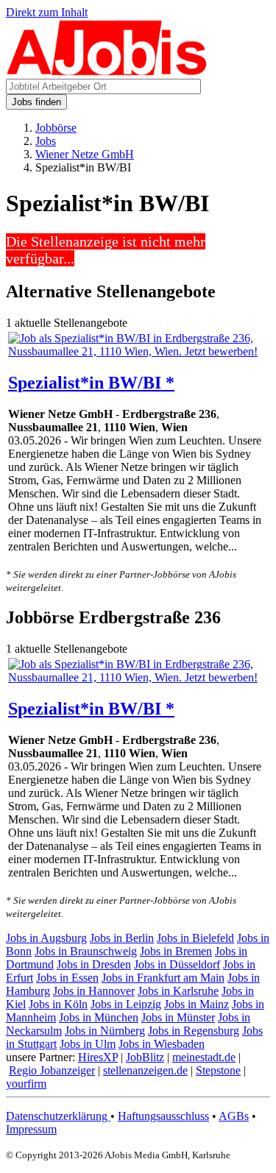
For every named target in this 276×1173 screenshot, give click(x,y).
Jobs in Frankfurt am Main (163, 977)
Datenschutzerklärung (58, 1116)
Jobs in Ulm (88, 1044)
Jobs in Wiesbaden (161, 1044)
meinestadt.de (204, 1057)
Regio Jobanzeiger (52, 1070)
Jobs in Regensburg (193, 1030)
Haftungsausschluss (163, 1116)
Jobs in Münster (178, 1017)
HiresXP (98, 1057)
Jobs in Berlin (122, 938)
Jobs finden (36, 101)
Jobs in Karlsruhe (178, 991)
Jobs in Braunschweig (86, 951)
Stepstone (218, 1070)
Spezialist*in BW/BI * (91, 382)
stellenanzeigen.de (145, 1070)
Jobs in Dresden (94, 964)
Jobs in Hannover (94, 991)
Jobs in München (98, 1017)
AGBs (234, 1116)
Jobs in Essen (67, 977)
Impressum (31, 1129)
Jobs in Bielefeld (195, 938)
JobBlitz (145, 1057)
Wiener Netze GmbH (84, 154)
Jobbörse (56, 127)
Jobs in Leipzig (126, 1004)
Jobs (45, 141)
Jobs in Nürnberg (105, 1030)
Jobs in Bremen (176, 951)
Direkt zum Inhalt (47, 12)
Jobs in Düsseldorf (177, 964)
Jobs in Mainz (196, 1004)
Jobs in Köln (58, 1004)
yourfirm (26, 1083)
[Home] (107, 71)
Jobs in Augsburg (46, 938)
